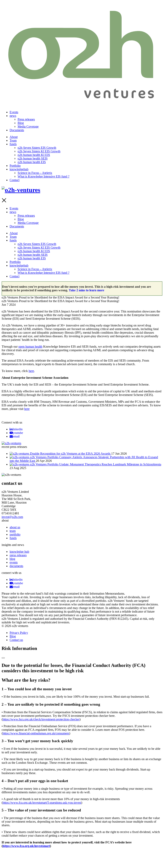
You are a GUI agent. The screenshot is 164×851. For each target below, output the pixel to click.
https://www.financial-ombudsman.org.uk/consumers (36, 733)
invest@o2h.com (12, 517)
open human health (30, 346)
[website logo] (82, 102)
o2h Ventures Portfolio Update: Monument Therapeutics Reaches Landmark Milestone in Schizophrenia (95, 464)
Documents (17, 130)
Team (13, 140)
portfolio (15, 534)
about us (15, 527)
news (13, 115)
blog (12, 558)
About (14, 137)
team (13, 531)
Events (14, 112)
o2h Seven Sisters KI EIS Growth (39, 151)
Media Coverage (28, 126)
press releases (18, 555)
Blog (21, 123)
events (14, 562)
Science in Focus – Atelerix (35, 173)
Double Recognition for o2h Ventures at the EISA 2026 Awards (70, 453)
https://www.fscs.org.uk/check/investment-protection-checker (41, 719)
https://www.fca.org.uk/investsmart (26, 846)
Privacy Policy (19, 632)
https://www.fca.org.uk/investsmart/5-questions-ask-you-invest (42, 802)
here (27, 409)
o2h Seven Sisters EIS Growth (37, 147)
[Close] (3, 658)
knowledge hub (19, 551)
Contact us (16, 640)
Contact (14, 180)
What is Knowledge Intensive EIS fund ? (43, 176)
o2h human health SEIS (33, 158)
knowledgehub (19, 169)
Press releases (26, 119)
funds (13, 144)
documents (16, 566)
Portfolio (15, 165)
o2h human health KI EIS (34, 155)
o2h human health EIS (32, 162)
